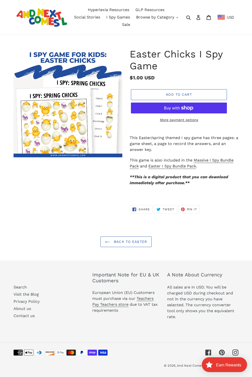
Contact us (24, 315)
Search (20, 287)
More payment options (179, 120)
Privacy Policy (27, 301)
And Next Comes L (191, 365)
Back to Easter (129, 242)
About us (22, 308)
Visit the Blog (26, 294)
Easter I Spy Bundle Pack (172, 166)
